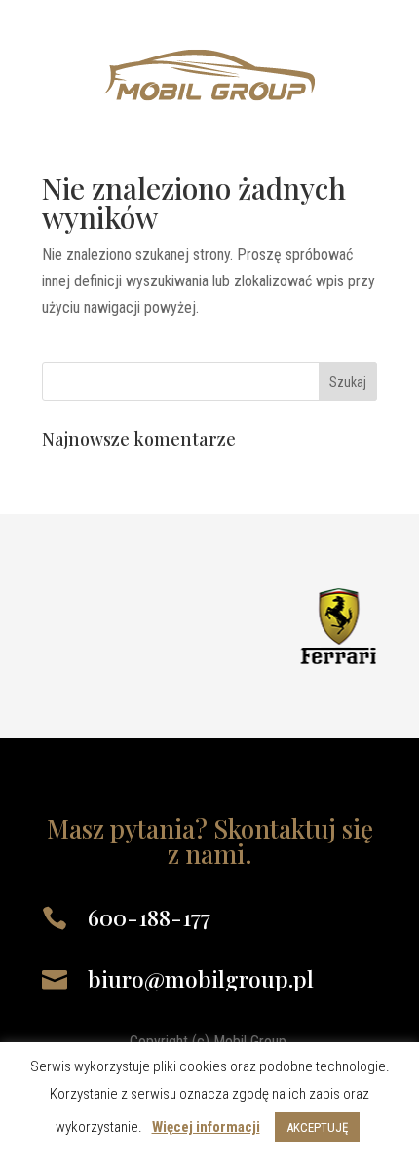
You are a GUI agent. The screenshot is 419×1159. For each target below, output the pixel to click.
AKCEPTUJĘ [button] (317, 1127)
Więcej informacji (206, 1127)
